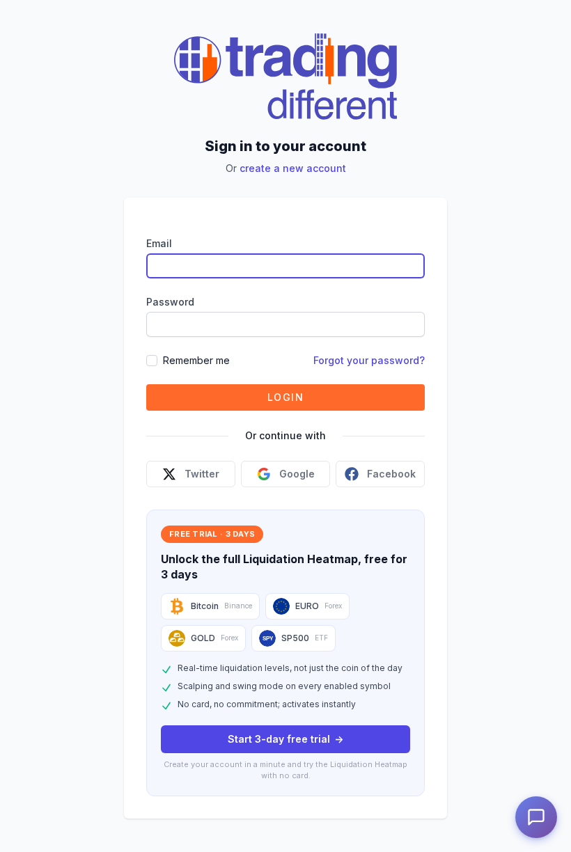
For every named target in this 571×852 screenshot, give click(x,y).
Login (285, 397)
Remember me (196, 360)
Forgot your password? (369, 360)
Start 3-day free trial (285, 739)
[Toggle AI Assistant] (536, 817)
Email (159, 243)
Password (170, 302)
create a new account (293, 168)
